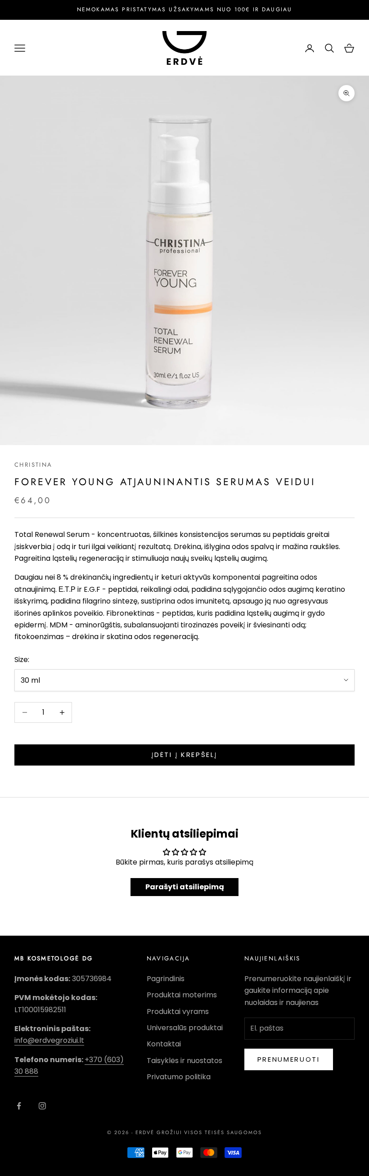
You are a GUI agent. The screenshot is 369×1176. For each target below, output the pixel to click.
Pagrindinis (165, 978)
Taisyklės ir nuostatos (184, 1060)
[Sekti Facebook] (18, 1105)
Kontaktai (164, 1044)
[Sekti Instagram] (42, 1105)
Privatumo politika (179, 1077)
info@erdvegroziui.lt (49, 1040)
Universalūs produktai (185, 1028)
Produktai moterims (182, 995)
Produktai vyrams (178, 1011)
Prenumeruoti (288, 1059)
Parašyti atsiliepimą (184, 887)
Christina (33, 464)
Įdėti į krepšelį (184, 754)
